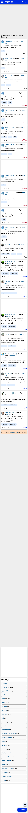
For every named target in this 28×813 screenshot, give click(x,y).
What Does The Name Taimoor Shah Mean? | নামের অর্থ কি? (12, 322)
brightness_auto (25, 805)
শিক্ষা (3, 699)
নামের (8, 85)
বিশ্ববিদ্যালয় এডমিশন (7, 753)
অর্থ (3, 51)
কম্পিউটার (4, 726)
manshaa (5, 424)
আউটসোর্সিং (5, 745)
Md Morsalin (8, 393)
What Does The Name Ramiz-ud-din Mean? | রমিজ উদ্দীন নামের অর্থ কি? (12, 269)
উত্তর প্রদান (7, 45)
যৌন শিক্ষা (4, 695)
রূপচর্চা (4, 741)
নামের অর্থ (21, 245)
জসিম (4, 185)
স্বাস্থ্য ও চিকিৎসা (6, 691)
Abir (6, 334)
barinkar (4, 346)
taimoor (4, 326)
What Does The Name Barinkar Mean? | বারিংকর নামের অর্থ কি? (13, 341)
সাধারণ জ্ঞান (5, 687)
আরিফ (4, 236)
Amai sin (7, 373)
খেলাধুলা (4, 749)
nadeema (5, 405)
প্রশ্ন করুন (22, 810)
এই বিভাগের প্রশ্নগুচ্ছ (13, 432)
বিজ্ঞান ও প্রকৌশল (6, 761)
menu (2, 2)
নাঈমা (4, 219)
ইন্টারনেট (4, 710)
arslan (4, 385)
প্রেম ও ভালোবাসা (6, 730)
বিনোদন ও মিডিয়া (6, 757)
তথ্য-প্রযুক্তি (5, 714)
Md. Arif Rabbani (9, 93)
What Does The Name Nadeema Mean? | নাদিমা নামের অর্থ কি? (14, 400)
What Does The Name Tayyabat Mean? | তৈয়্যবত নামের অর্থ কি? (13, 288)
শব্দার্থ (3, 703)
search (22, 2)
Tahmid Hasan (9, 41)
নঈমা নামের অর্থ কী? (7, 216)
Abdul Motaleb (9, 59)
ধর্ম (3, 718)
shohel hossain (9, 262)
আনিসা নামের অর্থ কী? (8, 199)
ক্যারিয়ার (4, 765)
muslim (4, 102)
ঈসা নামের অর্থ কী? (7, 134)
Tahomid (7, 281)
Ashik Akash (8, 245)
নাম (8, 254)
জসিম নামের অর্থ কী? (7, 182)
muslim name (14, 273)
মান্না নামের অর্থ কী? (7, 116)
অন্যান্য (4, 780)
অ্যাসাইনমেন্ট (5, 772)
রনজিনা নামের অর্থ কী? (8, 151)
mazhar (4, 365)
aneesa (4, 202)
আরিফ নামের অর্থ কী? (8, 233)
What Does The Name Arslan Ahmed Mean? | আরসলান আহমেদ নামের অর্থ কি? (14, 381)
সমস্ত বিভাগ (5, 683)
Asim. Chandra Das (10, 354)
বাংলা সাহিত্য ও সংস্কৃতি (7, 769)
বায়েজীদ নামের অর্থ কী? (8, 47)
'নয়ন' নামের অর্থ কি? (7, 251)
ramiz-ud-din (5, 273)
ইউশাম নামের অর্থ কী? (8, 99)
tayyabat (5, 293)
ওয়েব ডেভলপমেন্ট (6, 776)
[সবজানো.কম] (8, 2)
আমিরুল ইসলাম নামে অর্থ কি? (10, 82)
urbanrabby (8, 413)
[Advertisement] (14, 19)
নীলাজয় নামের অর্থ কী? (8, 65)
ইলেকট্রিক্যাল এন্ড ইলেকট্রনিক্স (9, 734)
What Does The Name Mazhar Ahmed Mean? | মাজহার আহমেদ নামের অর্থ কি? (13, 361)
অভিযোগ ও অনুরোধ (7, 738)
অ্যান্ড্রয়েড (4, 707)
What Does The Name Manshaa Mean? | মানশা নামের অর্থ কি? (13, 420)
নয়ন (3, 254)
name (10, 102)
